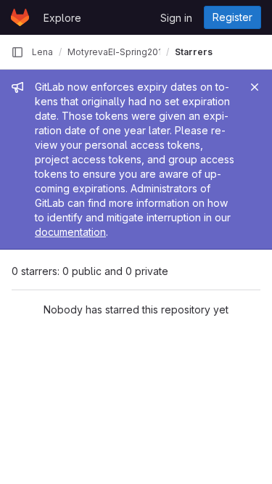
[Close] (254, 87)
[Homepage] (20, 17)
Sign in (176, 18)
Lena (42, 51)
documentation (70, 232)
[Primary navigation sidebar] (17, 52)
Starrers (194, 51)
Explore (62, 18)
